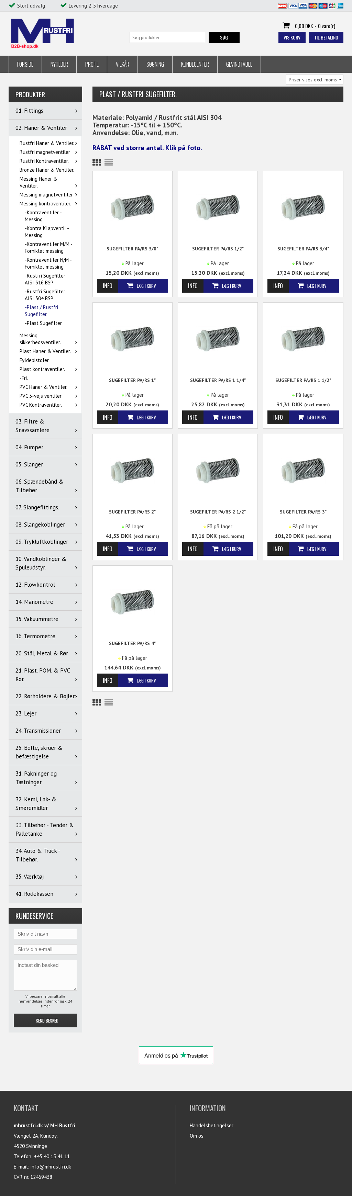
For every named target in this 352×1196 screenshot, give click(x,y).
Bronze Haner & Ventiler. (47, 170)
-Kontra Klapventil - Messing (47, 231)
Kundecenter (195, 64)
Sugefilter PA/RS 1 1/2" (303, 380)
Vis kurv (292, 37)
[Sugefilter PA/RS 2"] (132, 470)
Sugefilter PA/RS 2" (132, 512)
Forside (25, 64)
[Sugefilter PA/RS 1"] (132, 338)
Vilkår (122, 64)
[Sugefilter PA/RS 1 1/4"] (217, 338)
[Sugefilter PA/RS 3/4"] (303, 207)
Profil (92, 64)
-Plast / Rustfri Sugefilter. (41, 310)
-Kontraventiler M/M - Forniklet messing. (48, 247)
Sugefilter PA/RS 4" (132, 643)
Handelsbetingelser (211, 1125)
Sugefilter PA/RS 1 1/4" (218, 380)
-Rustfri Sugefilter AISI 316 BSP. (45, 279)
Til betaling (326, 37)
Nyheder (59, 64)
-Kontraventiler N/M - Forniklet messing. (48, 263)
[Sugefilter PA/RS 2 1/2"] (217, 470)
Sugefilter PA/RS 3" (303, 512)
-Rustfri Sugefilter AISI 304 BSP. (45, 295)
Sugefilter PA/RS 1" (132, 380)
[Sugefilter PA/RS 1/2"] (217, 207)
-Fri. (24, 378)
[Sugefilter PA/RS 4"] (132, 601)
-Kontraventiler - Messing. (43, 216)
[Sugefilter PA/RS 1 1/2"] (303, 338)
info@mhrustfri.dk (51, 1166)
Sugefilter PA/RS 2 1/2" (218, 512)
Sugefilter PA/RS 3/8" (132, 249)
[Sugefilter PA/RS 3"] (303, 470)
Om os (197, 1135)
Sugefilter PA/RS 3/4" (303, 249)
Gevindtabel (239, 64)
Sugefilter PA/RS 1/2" (218, 249)
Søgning (155, 64)
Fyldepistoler (34, 360)
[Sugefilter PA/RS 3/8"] (132, 207)
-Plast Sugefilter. (44, 323)
